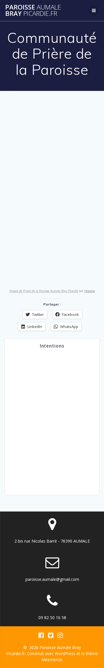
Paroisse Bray (33, 10)
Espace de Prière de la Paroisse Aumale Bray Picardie (44, 291)
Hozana (89, 291)
